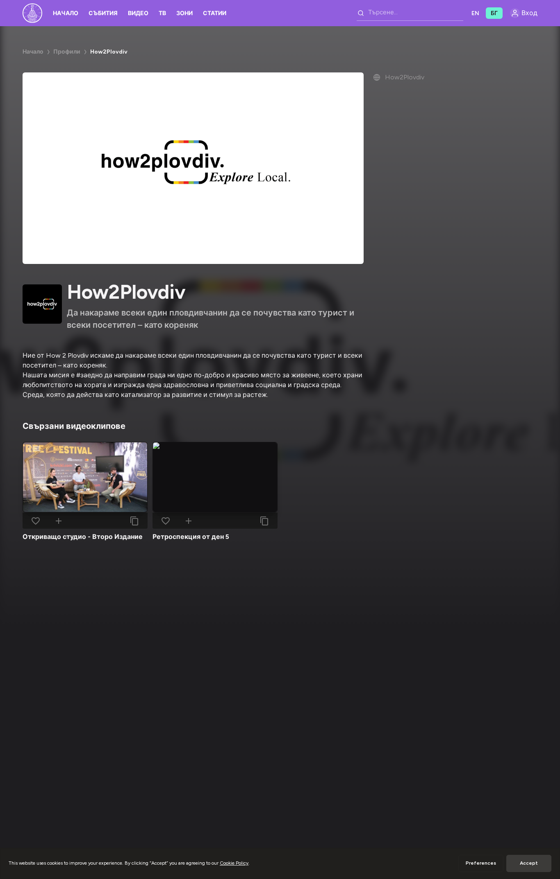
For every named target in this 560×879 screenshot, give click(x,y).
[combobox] (410, 13)
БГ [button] (494, 13)
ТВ (162, 13)
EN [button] (475, 13)
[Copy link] (134, 521)
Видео (138, 13)
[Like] (35, 521)
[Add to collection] (58, 521)
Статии (214, 13)
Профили (66, 51)
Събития (103, 13)
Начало (65, 13)
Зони (184, 13)
